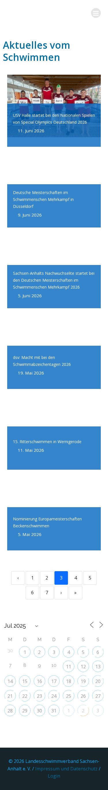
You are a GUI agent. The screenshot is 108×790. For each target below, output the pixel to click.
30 (39, 711)
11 (68, 666)
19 (83, 681)
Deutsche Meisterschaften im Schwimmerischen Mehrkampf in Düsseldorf (43, 199)
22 (24, 696)
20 (98, 681)
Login (54, 776)
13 (98, 666)
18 (68, 681)
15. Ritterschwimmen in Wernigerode (47, 441)
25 (68, 696)
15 (24, 681)
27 (98, 696)
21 (10, 696)
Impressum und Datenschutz (67, 768)
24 (53, 696)
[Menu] (96, 13)
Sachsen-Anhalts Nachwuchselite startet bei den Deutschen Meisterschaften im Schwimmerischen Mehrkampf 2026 (53, 280)
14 (10, 681)
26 (83, 696)
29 (24, 711)
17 (53, 681)
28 (10, 711)
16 (39, 681)
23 (39, 696)
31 (53, 711)
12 (83, 666)
